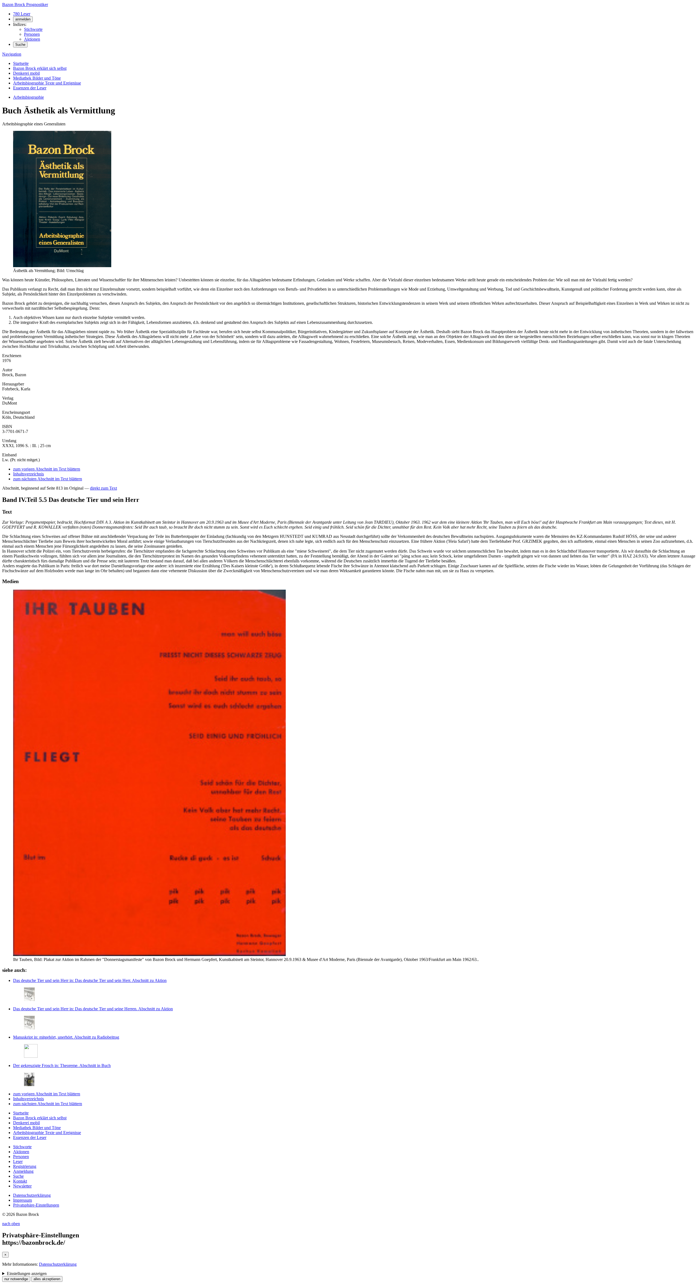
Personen (32, 34)
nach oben (11, 1223)
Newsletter (22, 1186)
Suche (20, 45)
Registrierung (24, 1166)
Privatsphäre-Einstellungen (36, 1205)
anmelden (23, 19)
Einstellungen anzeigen (27, 1273)
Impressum (22, 1200)
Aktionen (32, 39)
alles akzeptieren (47, 1279)
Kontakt (20, 1181)
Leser (18, 1161)
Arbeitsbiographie (28, 97)
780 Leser (21, 13)
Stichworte (33, 29)
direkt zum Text (103, 488)
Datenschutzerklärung (32, 1195)
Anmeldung (23, 1171)
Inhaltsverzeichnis (28, 474)
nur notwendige (16, 1279)
